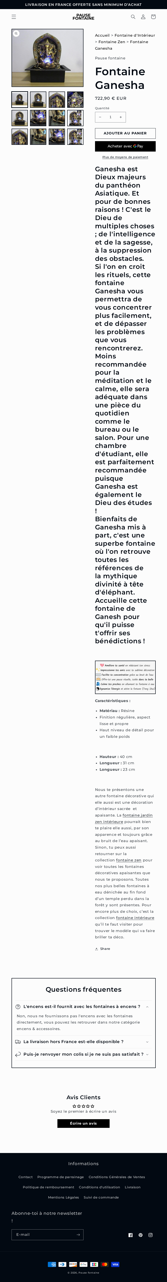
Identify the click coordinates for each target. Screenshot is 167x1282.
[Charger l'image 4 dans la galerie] (75, 99)
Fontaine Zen (112, 42)
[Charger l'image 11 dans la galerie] (57, 137)
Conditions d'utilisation (99, 1187)
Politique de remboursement (48, 1187)
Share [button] (105, 949)
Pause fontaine (88, 1272)
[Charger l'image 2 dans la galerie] (38, 99)
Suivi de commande (101, 1197)
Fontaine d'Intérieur (135, 35)
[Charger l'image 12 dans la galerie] (75, 137)
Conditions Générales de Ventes (117, 1177)
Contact (25, 1177)
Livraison (133, 1187)
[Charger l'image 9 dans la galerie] (20, 137)
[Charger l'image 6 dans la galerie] (38, 118)
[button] (14, 17)
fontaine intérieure (135, 918)
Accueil (102, 35)
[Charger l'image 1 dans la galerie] (20, 99)
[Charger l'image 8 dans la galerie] (75, 118)
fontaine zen (129, 860)
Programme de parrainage (60, 1177)
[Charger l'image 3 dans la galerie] (57, 99)
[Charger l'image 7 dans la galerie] (57, 118)
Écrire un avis (83, 1123)
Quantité (102, 108)
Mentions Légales (63, 1197)
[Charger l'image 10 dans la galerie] (38, 137)
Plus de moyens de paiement (125, 157)
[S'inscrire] (78, 1234)
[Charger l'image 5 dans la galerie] (20, 118)
